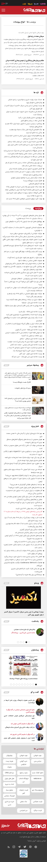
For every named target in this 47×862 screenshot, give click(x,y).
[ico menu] (4, 10)
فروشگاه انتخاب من (23, 780)
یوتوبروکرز (9, 755)
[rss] (10, 847)
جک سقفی (23, 801)
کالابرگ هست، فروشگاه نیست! (22, 382)
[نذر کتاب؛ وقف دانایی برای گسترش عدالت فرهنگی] (39, 726)
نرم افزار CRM (9, 772)
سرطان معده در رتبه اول (36, 36)
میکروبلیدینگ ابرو (37, 790)
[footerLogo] (31, 825)
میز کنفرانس (23, 810)
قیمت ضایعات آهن (23, 792)
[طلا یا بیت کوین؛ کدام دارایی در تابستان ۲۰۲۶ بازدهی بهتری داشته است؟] (37, 400)
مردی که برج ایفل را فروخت (23, 388)
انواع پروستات (19, 22)
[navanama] (43, 4)
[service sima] (30, 4)
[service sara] (36, 4)
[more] (6, 365)
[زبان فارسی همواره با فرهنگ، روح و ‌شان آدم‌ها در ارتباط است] (39, 701)
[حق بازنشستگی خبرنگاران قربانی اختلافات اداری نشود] (39, 714)
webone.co (37, 778)
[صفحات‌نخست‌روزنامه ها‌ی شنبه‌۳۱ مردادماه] (23, 665)
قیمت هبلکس (37, 801)
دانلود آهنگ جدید (37, 772)
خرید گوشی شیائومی (23, 763)
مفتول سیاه (9, 790)
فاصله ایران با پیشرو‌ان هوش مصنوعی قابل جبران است (19, 739)
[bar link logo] (4, 4)
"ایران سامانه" (31, 841)
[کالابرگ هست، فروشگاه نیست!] (37, 378)
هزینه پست (9, 761)
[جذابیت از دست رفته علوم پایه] (9, 633)
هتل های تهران (9, 778)
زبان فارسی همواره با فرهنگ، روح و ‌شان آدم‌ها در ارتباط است (19, 701)
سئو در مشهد (23, 772)
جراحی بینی (37, 761)
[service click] (24, 4)
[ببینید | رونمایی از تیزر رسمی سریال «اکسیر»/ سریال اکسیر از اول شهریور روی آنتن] (23, 597)
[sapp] (37, 847)
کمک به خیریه (9, 784)
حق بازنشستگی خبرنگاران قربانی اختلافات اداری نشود (19, 717)
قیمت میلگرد (38, 810)
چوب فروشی (37, 755)
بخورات (9, 767)
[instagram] (15, 847)
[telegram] (20, 847)
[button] (29, 642)
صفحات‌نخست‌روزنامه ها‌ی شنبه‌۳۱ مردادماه (23, 678)
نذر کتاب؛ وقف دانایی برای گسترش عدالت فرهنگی (20, 727)
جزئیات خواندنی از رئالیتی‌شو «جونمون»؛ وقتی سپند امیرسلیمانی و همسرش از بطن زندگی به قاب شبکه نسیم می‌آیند (17, 415)
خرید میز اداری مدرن (9, 803)
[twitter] (26, 847)
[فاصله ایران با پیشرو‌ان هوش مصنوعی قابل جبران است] (39, 737)
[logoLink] (34, 10)
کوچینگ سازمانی (9, 796)
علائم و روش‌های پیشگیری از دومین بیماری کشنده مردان (25, 60)
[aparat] (31, 847)
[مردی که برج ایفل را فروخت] (37, 390)
